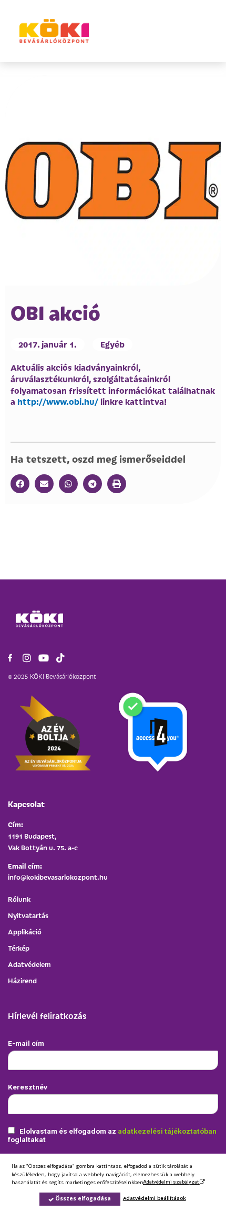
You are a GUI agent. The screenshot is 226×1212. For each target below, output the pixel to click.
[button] (20, 483)
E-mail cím (26, 1043)
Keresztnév (27, 1087)
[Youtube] (43, 658)
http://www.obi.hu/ (57, 401)
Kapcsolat (26, 803)
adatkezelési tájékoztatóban (167, 1131)
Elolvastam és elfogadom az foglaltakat (112, 1135)
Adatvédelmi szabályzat (171, 1182)
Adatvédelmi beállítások (154, 1198)
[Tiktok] (60, 658)
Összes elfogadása (82, 1198)
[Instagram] (27, 658)
